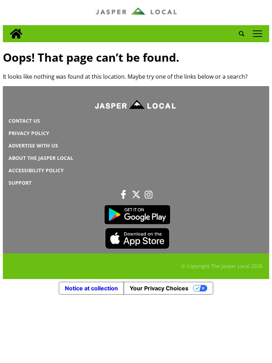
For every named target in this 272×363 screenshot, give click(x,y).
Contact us (24, 120)
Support (20, 182)
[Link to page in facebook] (123, 194)
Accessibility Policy (36, 170)
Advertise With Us (33, 145)
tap (257, 34)
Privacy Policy (28, 133)
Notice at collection (91, 288)
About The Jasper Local (40, 158)
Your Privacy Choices (159, 288)
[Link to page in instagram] (148, 194)
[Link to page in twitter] (136, 194)
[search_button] (241, 33)
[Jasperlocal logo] (136, 106)
